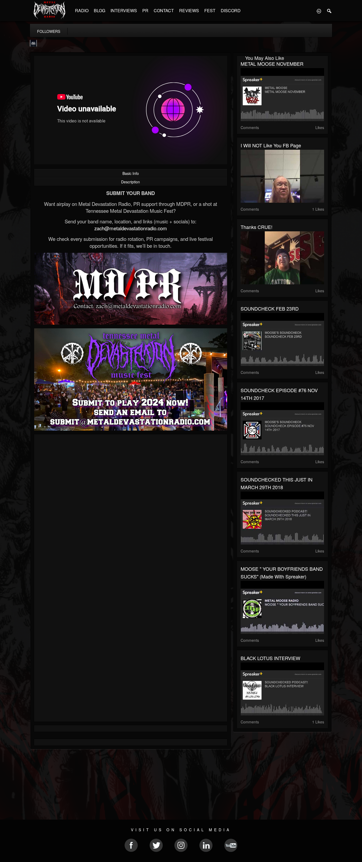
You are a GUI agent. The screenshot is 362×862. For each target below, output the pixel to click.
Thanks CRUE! (256, 226)
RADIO (82, 10)
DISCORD (231, 10)
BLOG (99, 10)
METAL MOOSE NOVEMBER (272, 63)
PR (145, 10)
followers (48, 31)
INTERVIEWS (124, 10)
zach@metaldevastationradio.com (130, 228)
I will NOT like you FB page (271, 145)
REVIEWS (189, 10)
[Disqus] (130, 509)
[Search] (329, 10)
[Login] (318, 10)
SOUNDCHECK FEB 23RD (270, 308)
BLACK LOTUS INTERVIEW (270, 658)
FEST (209, 10)
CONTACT (164, 10)
